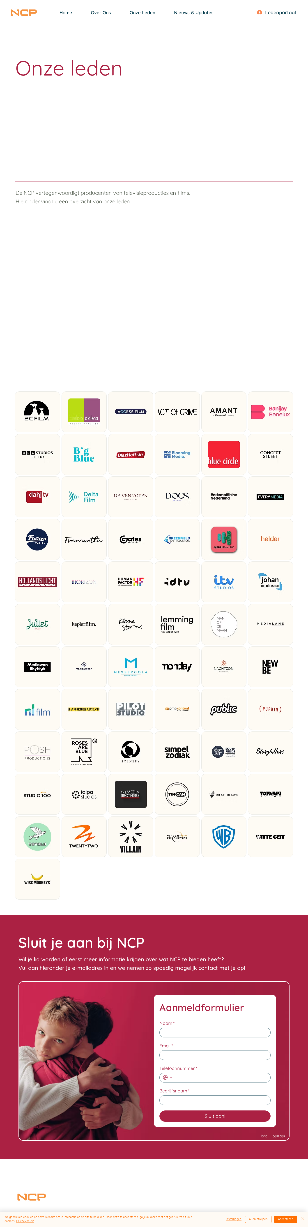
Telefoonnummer (178, 1068)
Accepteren (285, 1219)
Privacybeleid (25, 1221)
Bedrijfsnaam (174, 1091)
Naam (167, 1023)
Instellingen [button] (233, 1219)
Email (166, 1045)
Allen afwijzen (258, 1219)
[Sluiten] (302, 1219)
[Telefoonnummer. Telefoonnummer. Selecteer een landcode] (167, 1077)
